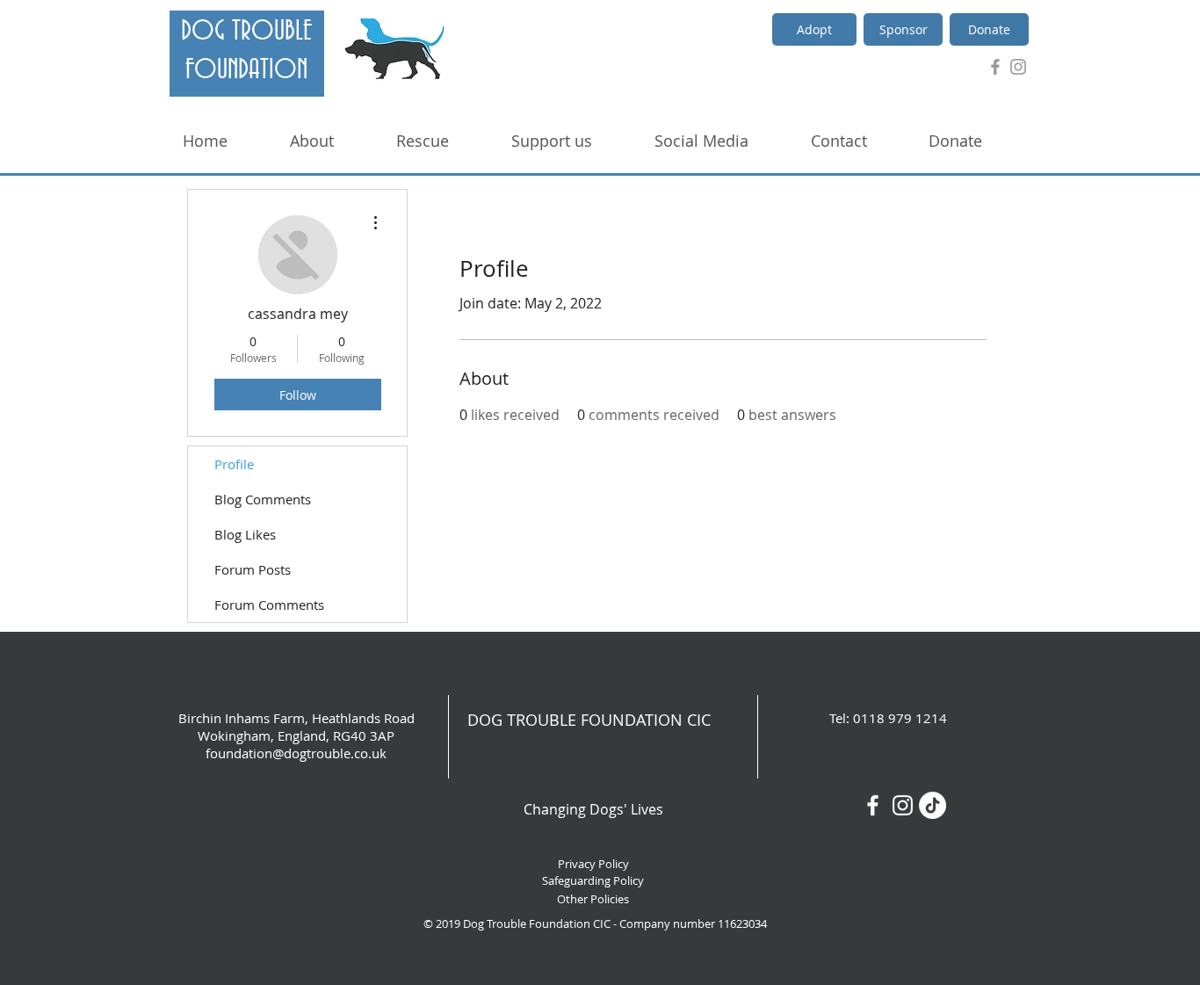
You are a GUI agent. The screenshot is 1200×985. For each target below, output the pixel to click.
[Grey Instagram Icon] (1018, 66)
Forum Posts (252, 569)
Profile (234, 464)
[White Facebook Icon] (872, 805)
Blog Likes (245, 534)
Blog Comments (262, 499)
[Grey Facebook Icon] (995, 66)
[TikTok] (932, 805)
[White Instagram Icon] (902, 805)
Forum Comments (269, 604)
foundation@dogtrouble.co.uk (296, 753)
